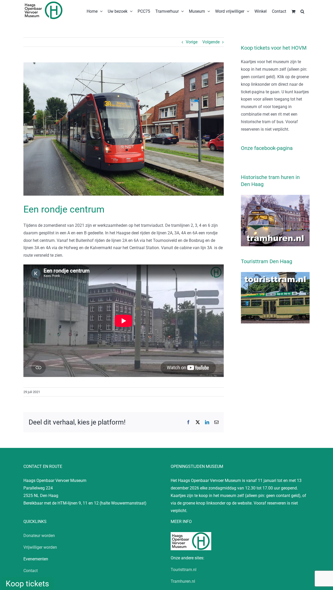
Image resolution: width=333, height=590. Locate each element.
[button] (302, 11)
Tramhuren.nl (183, 581)
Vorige (191, 41)
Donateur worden (39, 535)
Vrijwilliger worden (40, 547)
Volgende (211, 41)
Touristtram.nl (183, 569)
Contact (30, 570)
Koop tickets (27, 583)
